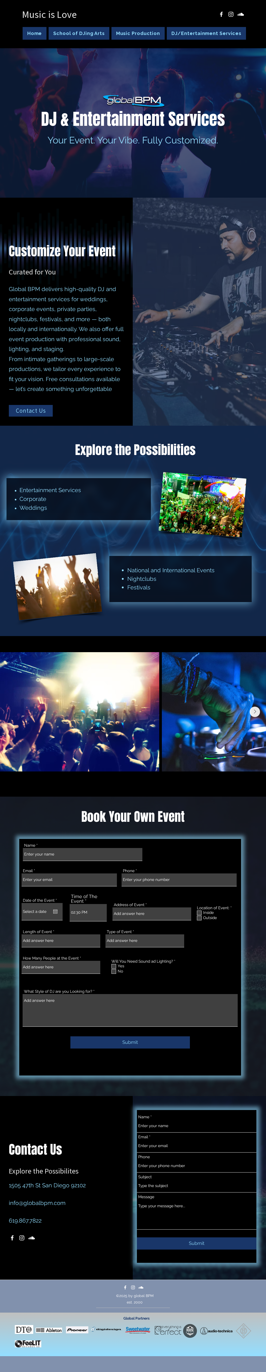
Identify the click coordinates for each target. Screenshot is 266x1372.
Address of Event (129, 905)
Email (28, 871)
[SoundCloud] (240, 14)
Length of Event (37, 932)
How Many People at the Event (51, 958)
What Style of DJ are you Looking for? (58, 992)
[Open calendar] (55, 911)
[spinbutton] (88, 912)
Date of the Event (41, 900)
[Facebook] (221, 14)
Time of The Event (84, 899)
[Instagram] (231, 14)
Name (29, 845)
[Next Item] (255, 712)
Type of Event (119, 932)
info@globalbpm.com (37, 1202)
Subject (145, 1177)
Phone (129, 871)
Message (146, 1197)
